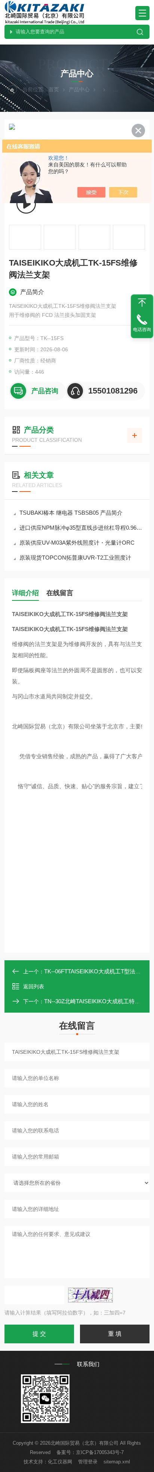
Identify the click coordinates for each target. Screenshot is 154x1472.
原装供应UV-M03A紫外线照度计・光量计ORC (77, 542)
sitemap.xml (117, 1462)
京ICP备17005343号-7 (100, 1452)
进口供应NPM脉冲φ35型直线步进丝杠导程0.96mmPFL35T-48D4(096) (80, 527)
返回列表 (33, 986)
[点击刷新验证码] (90, 1295)
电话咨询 (142, 329)
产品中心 (79, 89)
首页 (54, 89)
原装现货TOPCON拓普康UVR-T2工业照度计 (75, 557)
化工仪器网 (60, 1462)
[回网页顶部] (142, 302)
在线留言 (59, 593)
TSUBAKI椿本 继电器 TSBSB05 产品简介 (71, 512)
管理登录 (88, 1462)
